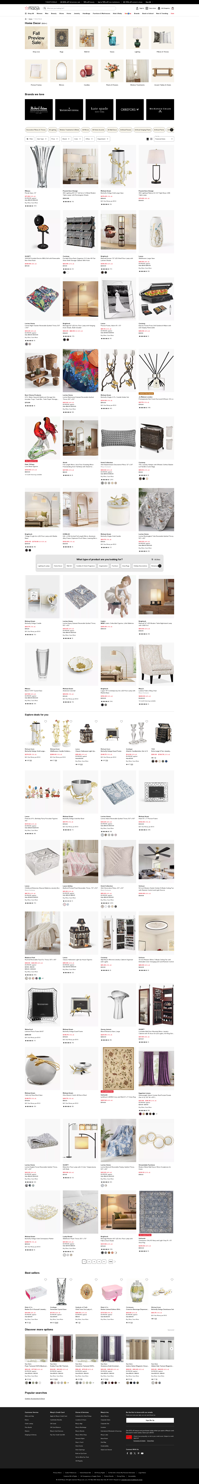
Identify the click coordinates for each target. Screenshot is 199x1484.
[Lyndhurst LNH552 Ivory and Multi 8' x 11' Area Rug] (118, 1068)
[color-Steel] (26, 1383)
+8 (42, 978)
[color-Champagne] (159, 761)
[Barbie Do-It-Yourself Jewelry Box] (36, 1291)
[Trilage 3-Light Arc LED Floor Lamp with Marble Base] (42, 509)
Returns (27, 1431)
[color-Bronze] (68, 339)
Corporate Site (105, 1423)
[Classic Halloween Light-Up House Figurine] (86, 733)
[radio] (64, 272)
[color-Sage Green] (87, 1383)
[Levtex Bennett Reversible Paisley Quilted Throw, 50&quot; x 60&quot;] (118, 1140)
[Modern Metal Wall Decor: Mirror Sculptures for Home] (156, 1140)
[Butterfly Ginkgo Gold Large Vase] (118, 166)
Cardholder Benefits (56, 1420)
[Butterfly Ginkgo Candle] (42, 596)
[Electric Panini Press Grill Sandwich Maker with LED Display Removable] (156, 299)
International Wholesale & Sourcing (111, 1431)
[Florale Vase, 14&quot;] (42, 166)
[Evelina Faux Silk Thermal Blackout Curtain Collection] (61, 1348)
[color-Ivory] (26, 978)
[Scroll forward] (159, 566)
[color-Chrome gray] (62, 1383)
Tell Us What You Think (82, 1457)
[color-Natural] (147, 478)
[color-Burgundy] (140, 1114)
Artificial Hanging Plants (143, 130)
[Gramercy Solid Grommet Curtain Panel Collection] (112, 1348)
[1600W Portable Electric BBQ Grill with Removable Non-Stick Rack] (42, 231)
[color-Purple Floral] (68, 1255)
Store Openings (80, 1449)
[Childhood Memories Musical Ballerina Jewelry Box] (42, 861)
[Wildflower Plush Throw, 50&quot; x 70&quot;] (80, 1212)
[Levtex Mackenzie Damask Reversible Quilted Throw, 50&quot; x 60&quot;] (80, 370)
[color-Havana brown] (102, 272)
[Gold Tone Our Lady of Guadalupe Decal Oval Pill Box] (86, 1291)
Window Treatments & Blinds (69, 130)
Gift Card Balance (55, 1427)
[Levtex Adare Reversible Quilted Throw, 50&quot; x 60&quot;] (118, 792)
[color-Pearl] (153, 1383)
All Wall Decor (112, 130)
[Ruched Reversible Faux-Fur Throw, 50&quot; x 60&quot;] (42, 933)
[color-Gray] (112, 835)
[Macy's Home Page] (32, 8)
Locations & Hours (80, 1420)
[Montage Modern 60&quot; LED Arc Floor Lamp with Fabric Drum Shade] (118, 1212)
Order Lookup (29, 1423)
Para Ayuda (28, 1427)
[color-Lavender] (36, 978)
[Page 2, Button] (115, 1261)
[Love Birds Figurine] (42, 438)
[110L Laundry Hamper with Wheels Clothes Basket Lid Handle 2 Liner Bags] (156, 438)
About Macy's (105, 1416)
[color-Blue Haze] (102, 835)
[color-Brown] (140, 478)
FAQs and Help (29, 1416)
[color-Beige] (143, 1114)
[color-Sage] (109, 835)
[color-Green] (33, 1185)
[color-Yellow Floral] (64, 1255)
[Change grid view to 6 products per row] (151, 139)
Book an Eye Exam (81, 1453)
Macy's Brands (79, 1431)
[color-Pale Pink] (64, 904)
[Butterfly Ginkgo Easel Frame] (112, 733)
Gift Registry (79, 1461)
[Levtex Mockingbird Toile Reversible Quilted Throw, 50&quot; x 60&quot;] (156, 509)
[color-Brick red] (112, 1383)
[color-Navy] (26, 344)
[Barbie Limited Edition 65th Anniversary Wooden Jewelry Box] (112, 1291)
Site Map (103, 1442)
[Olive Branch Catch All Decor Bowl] (80, 1068)
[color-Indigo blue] (134, 1383)
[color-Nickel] (105, 1252)
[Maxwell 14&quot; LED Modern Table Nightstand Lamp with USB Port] (156, 596)
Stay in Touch (79, 1442)
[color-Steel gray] (36, 1383)
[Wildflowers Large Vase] (156, 231)
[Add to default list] (45, 721)
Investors (103, 1427)
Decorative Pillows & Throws (36, 130)
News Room (104, 1438)
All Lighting (52, 130)
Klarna (27, 1420)
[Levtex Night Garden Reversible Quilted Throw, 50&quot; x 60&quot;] (42, 299)
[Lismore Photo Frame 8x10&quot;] (42, 1004)
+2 (93, 1383)
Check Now (150, 1441)
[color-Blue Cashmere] (68, 904)
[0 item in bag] (172, 8)
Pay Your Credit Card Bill (57, 1435)
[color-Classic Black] (105, 272)
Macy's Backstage (80, 1427)
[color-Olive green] (137, 1383)
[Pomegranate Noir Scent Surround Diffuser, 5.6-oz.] (156, 370)
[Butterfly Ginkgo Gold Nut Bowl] (80, 792)
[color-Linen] (84, 1383)
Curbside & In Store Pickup (83, 1416)
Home (30, 19)
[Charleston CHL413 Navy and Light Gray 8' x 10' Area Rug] (156, 1212)
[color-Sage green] (33, 1383)
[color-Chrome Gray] (58, 1383)
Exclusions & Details (139, 1441)
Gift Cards (53, 1423)
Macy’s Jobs (104, 1435)
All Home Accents (98, 130)
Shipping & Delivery (30, 1435)
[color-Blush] (115, 483)
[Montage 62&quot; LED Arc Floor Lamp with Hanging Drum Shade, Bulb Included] (80, 299)
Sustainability (104, 1446)
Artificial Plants (159, 130)
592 (110, 1261)
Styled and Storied (106, 1449)
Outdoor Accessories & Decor (35, 1398)
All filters (157, 559)
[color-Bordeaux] (52, 1383)
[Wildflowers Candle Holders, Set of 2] (61, 733)
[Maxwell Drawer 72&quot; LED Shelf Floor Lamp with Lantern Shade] (118, 231)
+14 (119, 1383)
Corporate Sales (105, 1420)
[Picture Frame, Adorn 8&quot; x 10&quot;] (118, 299)
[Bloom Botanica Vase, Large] (118, 1004)
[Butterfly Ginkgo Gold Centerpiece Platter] (42, 1212)
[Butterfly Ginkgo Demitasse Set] (162, 1291)
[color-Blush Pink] (55, 1383)
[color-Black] (64, 272)
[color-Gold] (112, 483)
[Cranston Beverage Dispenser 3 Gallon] (137, 1291)
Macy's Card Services (56, 1431)
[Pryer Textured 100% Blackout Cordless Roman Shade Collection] (36, 1348)
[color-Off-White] (30, 344)
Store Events (79, 1446)
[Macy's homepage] (26, 19)
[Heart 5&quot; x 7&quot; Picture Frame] (156, 792)
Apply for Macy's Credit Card (58, 1416)
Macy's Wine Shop (81, 1435)
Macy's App (78, 1423)
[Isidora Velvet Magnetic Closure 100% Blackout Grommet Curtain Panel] (137, 1348)
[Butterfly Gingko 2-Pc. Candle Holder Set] (118, 370)
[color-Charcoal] (102, 483)
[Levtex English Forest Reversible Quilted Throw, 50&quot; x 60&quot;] (42, 1140)
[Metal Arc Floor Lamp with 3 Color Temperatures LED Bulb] (80, 1140)
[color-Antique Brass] (102, 705)
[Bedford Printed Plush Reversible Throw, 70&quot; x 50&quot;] (80, 861)
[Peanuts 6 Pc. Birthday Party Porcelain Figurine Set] (42, 792)
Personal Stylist (79, 1438)
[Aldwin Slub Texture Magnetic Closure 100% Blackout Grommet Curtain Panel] (162, 1348)
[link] (42, 198)
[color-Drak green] (163, 761)
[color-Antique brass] (109, 1252)
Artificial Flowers (125, 130)
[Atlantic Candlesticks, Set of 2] (137, 733)
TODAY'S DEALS (51, 2)
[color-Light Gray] (30, 978)
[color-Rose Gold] (112, 1252)
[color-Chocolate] (147, 1114)
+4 (156, 1114)
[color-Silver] (109, 483)
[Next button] (171, 129)
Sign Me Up (150, 1420)
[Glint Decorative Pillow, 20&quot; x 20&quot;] (118, 861)
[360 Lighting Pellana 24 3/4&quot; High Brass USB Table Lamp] (156, 166)
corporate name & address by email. (132, 1479)
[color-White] (68, 272)
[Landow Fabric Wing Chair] (156, 664)
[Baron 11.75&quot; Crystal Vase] (42, 664)
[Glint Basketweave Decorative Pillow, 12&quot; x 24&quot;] (118, 438)
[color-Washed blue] (159, 1383)
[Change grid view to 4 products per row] (148, 139)
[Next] (58, 166)
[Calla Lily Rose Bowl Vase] (42, 1068)
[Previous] (27, 166)
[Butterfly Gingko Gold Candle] (118, 509)
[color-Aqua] (40, 978)
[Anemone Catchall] (80, 664)
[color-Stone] (156, 1383)
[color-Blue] (166, 761)
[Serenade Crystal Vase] (61, 1291)
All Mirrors (85, 130)
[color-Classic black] (64, 339)
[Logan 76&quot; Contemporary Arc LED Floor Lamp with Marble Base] (118, 664)
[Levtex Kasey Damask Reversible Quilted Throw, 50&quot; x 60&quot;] (80, 596)
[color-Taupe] (150, 1114)
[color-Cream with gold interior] (115, 1252)
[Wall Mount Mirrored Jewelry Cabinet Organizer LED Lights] (118, 933)
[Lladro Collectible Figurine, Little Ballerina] (118, 596)
